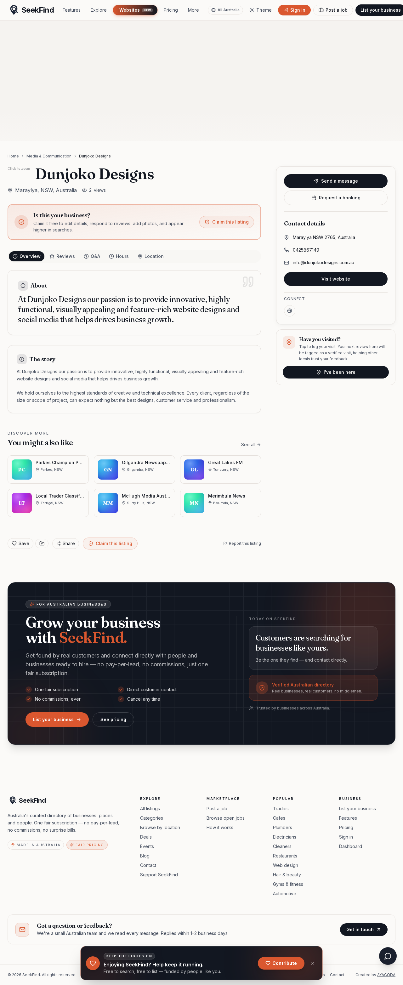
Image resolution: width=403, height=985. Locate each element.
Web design (285, 865)
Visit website (335, 279)
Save (24, 543)
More (193, 10)
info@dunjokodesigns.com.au (323, 262)
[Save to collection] (41, 543)
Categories (151, 818)
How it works (220, 827)
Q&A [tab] (95, 256)
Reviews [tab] (65, 256)
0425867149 (306, 250)
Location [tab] (154, 256)
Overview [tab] (30, 256)
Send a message (339, 181)
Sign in (346, 837)
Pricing (171, 10)
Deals (146, 837)
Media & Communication (48, 156)
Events (147, 846)
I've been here (339, 372)
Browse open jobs (226, 818)
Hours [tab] (122, 256)
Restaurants (285, 855)
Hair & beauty (287, 874)
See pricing (113, 719)
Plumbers (282, 827)
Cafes (279, 818)
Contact (148, 865)
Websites (135, 10)
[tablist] (134, 256)
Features (72, 10)
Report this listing (245, 543)
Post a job (217, 808)
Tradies (281, 808)
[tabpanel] (134, 341)
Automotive (284, 893)
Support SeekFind (159, 874)
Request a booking (339, 197)
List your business (53, 719)
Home (13, 156)
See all (248, 444)
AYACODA (386, 974)
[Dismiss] (312, 963)
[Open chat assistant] (388, 956)
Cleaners (282, 846)
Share (69, 543)
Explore (99, 10)
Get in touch (360, 929)
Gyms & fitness (288, 884)
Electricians (284, 837)
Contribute (284, 963)
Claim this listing (230, 222)
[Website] (289, 310)
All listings (150, 808)
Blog (145, 855)
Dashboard (350, 846)
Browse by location (160, 827)
